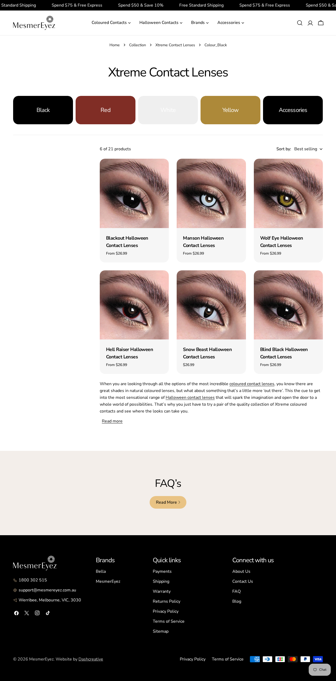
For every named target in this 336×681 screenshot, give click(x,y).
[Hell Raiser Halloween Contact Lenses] (134, 304)
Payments (162, 571)
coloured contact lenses (251, 384)
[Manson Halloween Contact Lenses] (211, 193)
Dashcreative (90, 659)
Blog (236, 601)
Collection (137, 45)
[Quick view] (161, 170)
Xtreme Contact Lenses (175, 45)
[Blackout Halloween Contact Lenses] (134, 193)
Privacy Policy (165, 611)
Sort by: (283, 149)
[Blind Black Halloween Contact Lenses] (288, 304)
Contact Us (242, 581)
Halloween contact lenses (190, 397)
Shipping (161, 581)
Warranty (162, 591)
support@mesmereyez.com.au (47, 590)
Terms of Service (169, 621)
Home (114, 45)
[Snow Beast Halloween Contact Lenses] (211, 304)
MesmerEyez (108, 581)
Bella (101, 571)
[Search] (300, 23)
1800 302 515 (33, 580)
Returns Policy (166, 601)
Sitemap (161, 631)
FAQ (236, 591)
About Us (241, 571)
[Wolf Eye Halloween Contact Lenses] (288, 193)
